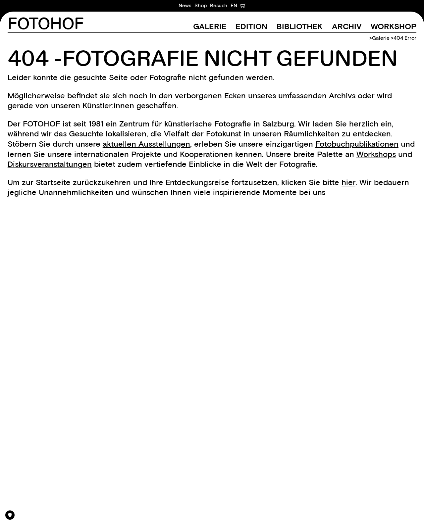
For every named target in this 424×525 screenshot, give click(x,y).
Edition (251, 26)
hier (348, 182)
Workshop (393, 26)
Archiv (347, 26)
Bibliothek (300, 26)
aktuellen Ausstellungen (146, 144)
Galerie (210, 26)
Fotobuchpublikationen (356, 144)
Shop (200, 5)
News (185, 5)
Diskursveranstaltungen (50, 164)
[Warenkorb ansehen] (242, 5)
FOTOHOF (46, 24)
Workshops (376, 154)
